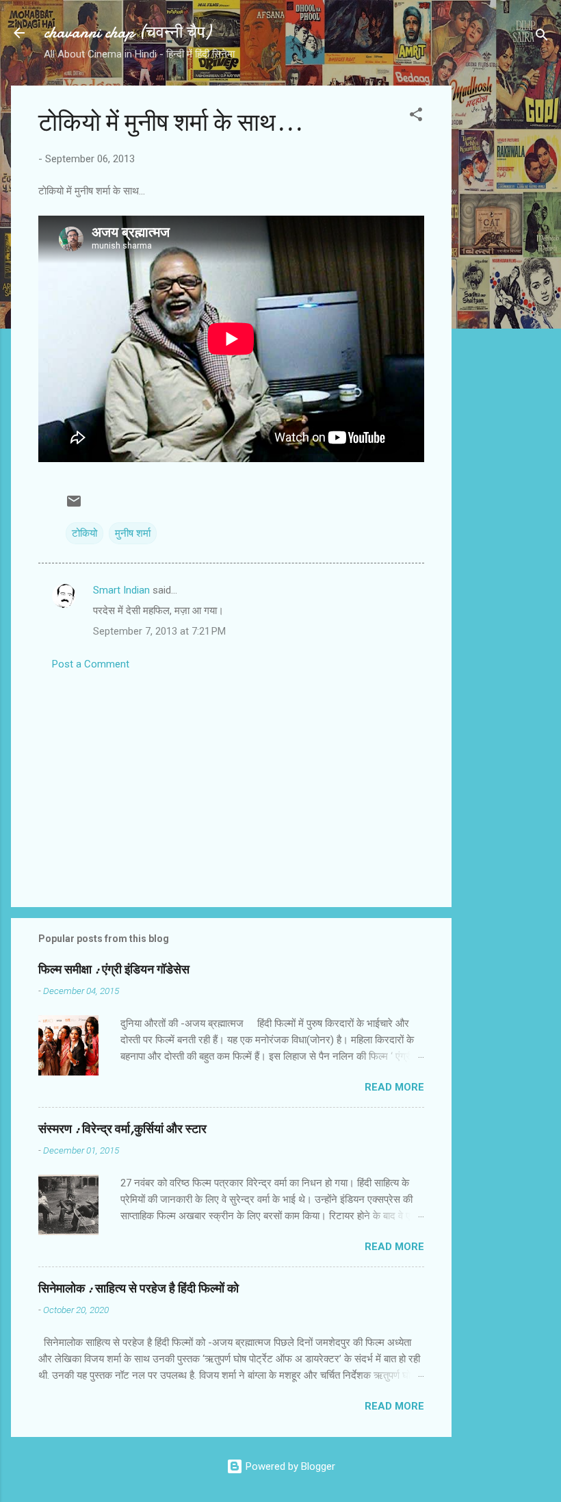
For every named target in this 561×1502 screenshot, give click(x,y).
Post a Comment (90, 664)
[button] (416, 116)
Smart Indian (121, 590)
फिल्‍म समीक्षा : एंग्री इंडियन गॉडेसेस (114, 969)
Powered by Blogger (289, 1466)
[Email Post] (74, 506)
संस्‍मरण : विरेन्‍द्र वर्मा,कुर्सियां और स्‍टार (122, 1129)
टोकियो (84, 533)
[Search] (542, 37)
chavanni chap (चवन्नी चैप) (127, 32)
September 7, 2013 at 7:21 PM (159, 631)
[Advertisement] (506, 291)
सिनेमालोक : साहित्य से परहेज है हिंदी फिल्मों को (138, 1288)
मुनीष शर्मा (133, 533)
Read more (394, 1087)
